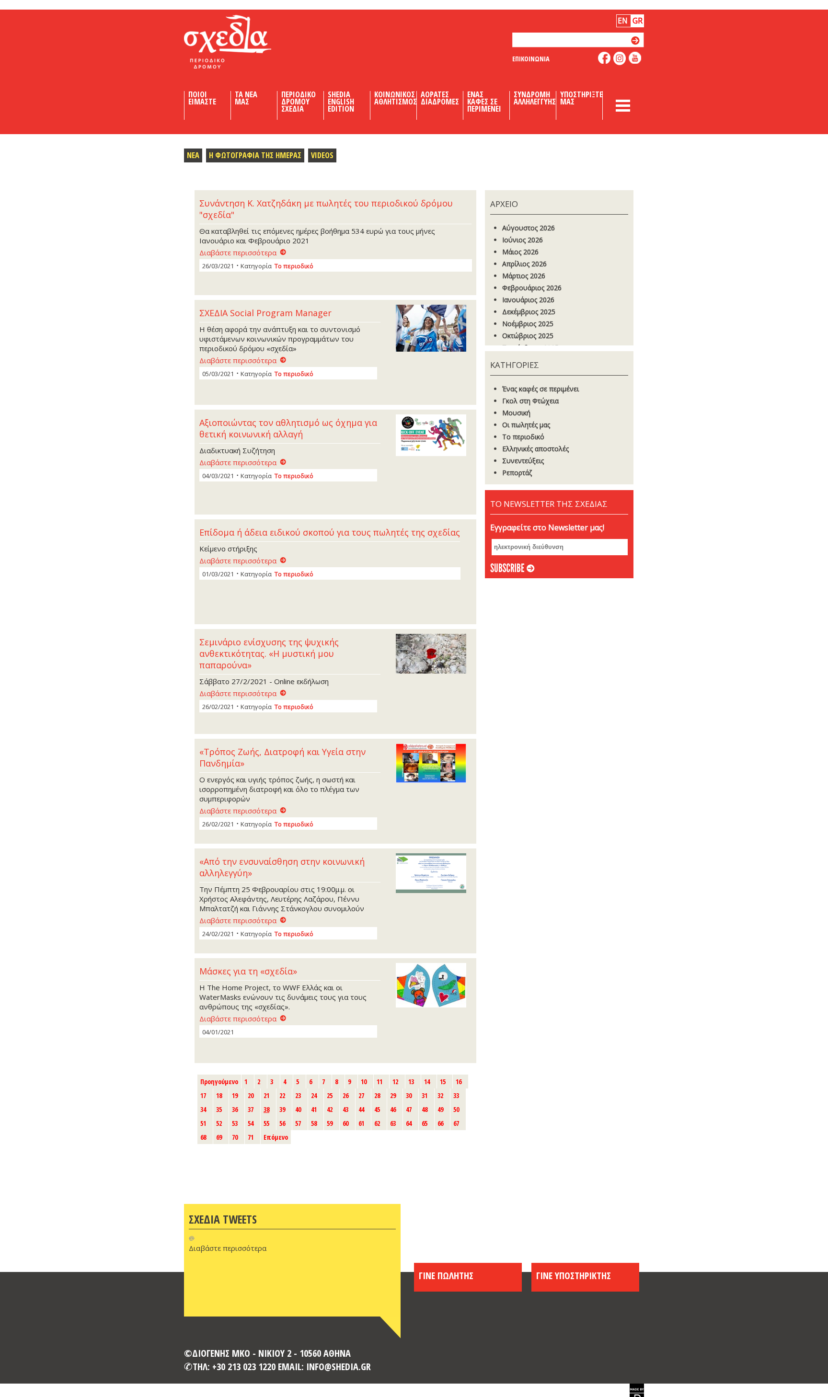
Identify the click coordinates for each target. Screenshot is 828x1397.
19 (235, 1095)
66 (440, 1123)
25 (330, 1095)
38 (266, 1109)
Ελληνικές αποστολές (535, 448)
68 (203, 1137)
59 (330, 1123)
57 (298, 1123)
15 (443, 1081)
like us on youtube (635, 58)
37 (250, 1109)
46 (393, 1109)
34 (203, 1109)
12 (395, 1081)
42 (330, 1109)
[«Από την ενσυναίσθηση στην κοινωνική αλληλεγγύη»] (434, 874)
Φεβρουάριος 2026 (532, 287)
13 (411, 1081)
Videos (322, 154)
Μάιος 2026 (520, 251)
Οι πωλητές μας (526, 424)
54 (250, 1123)
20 (250, 1095)
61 (361, 1123)
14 (427, 1081)
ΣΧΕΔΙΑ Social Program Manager (265, 313)
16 (458, 1081)
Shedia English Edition (341, 101)
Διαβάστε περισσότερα (237, 252)
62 (377, 1123)
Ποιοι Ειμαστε (202, 98)
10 (364, 1081)
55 (266, 1123)
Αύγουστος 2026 (528, 227)
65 (424, 1123)
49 (440, 1109)
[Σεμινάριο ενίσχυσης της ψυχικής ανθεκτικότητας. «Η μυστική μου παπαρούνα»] (434, 655)
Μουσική (516, 412)
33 (456, 1095)
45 (377, 1109)
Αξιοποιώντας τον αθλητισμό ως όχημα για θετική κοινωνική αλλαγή (288, 428)
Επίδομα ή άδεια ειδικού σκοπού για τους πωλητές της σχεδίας (329, 532)
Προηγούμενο (219, 1081)
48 (424, 1109)
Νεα (193, 154)
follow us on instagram (619, 58)
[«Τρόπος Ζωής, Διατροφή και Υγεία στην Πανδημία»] (434, 764)
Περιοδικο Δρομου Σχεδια (298, 101)
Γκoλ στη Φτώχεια (530, 400)
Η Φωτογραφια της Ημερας (255, 154)
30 (409, 1095)
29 (393, 1095)
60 (345, 1123)
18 (219, 1095)
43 (345, 1109)
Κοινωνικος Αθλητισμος (395, 98)
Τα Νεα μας (246, 98)
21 (266, 1095)
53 (235, 1123)
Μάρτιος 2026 (523, 275)
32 (440, 1095)
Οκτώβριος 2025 (527, 335)
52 (219, 1123)
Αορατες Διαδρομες (440, 98)
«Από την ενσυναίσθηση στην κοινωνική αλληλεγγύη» (282, 867)
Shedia (244, 42)
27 (361, 1095)
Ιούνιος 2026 (522, 239)
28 (377, 1095)
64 (409, 1123)
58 (314, 1123)
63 (393, 1123)
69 (219, 1137)
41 (314, 1109)
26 (345, 1095)
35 (219, 1109)
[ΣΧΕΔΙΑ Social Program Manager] (434, 329)
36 (235, 1109)
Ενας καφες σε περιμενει (484, 101)
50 (456, 1109)
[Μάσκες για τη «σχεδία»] (434, 986)
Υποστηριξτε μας (581, 98)
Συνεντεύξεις (523, 460)
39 (282, 1109)
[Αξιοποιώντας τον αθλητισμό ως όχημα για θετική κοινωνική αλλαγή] (434, 436)
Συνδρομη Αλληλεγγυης (535, 98)
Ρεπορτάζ (517, 472)
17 (203, 1095)
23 (298, 1095)
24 (314, 1095)
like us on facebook (604, 58)
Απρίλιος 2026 (524, 263)
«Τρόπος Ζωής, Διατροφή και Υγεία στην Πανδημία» (282, 757)
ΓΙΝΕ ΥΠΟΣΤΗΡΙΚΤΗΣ (573, 1275)
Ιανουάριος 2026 (528, 299)
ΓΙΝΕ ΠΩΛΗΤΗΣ (446, 1275)
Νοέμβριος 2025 (527, 323)
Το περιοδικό (294, 266)
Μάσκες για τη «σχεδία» (248, 971)
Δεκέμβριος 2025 (528, 311)
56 (282, 1123)
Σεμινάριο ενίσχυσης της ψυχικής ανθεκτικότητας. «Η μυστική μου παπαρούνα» (269, 653)
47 (409, 1109)
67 (456, 1123)
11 (379, 1081)
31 (424, 1095)
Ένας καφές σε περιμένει (540, 388)
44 (361, 1109)
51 (203, 1123)
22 (282, 1095)
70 (235, 1137)
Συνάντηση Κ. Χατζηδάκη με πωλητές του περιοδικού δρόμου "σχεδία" (326, 208)
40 (298, 1109)
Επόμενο (276, 1137)
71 (250, 1137)
